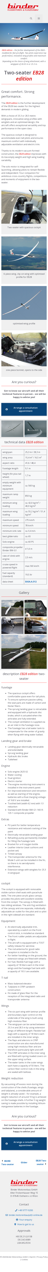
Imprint (32, 1257)
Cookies (24, 1259)
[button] (31, 18)
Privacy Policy (42, 1257)
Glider (24, 1162)
